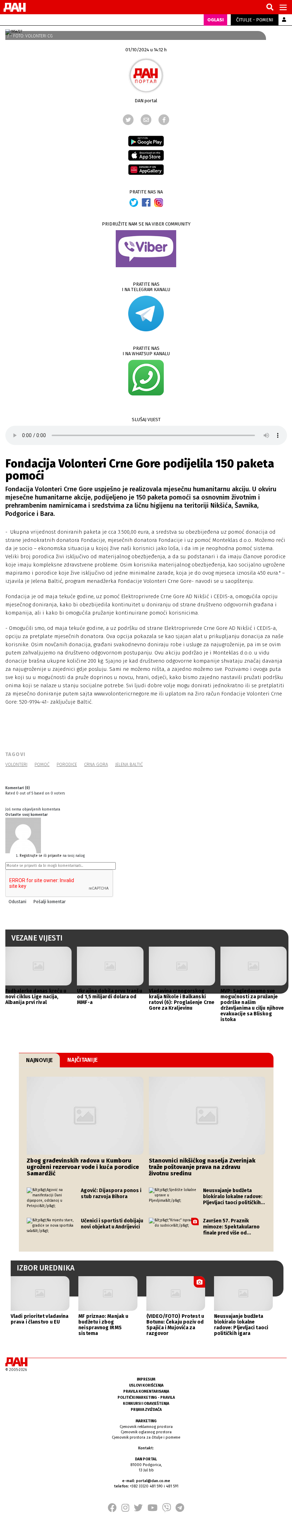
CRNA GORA (96, 764)
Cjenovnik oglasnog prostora (146, 1432)
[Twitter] (128, 119)
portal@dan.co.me (153, 1481)
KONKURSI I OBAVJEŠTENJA (146, 1403)
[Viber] (166, 1510)
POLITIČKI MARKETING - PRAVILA (146, 1397)
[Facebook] (163, 119)
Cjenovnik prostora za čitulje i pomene (146, 1437)
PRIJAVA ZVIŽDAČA (146, 1409)
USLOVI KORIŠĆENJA (146, 1385)
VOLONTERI (16, 764)
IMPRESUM (146, 1379)
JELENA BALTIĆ (129, 764)
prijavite (55, 856)
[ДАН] (15, 7)
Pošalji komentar (49, 901)
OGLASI (215, 19)
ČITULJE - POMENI (254, 19)
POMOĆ (42, 764)
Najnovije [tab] (39, 1060)
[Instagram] (125, 1510)
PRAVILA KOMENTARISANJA (146, 1391)
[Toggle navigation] (283, 7)
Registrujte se (31, 856)
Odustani (17, 901)
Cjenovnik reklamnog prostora (146, 1426)
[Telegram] (180, 1510)
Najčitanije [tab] (82, 1059)
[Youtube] (152, 1510)
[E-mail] (146, 119)
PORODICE (67, 764)
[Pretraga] (270, 7)
